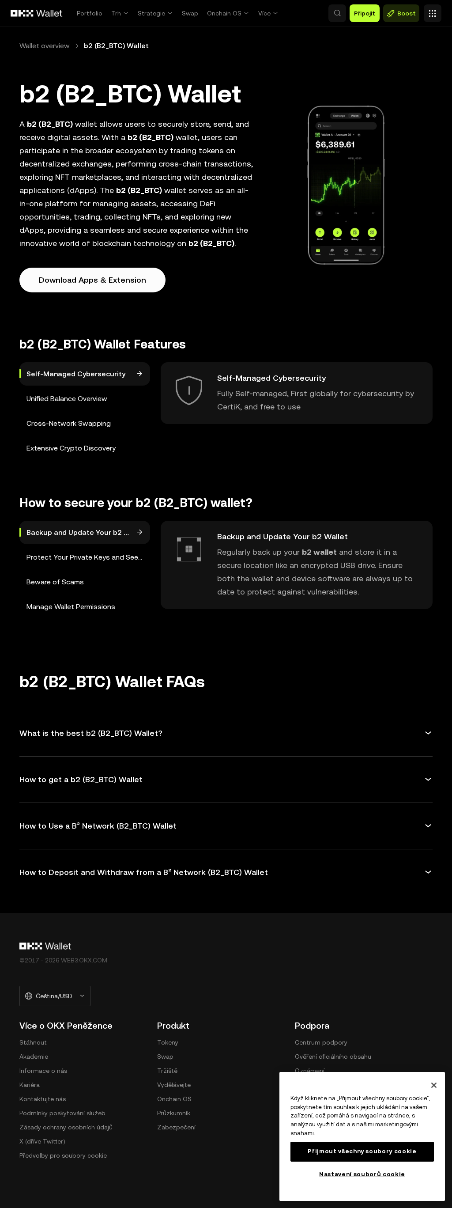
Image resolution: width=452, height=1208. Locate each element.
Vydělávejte (174, 1084)
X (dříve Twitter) (42, 1141)
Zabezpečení (176, 1127)
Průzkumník (173, 1113)
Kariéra (29, 1084)
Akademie (33, 1056)
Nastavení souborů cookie (362, 1174)
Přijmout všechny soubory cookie (362, 1151)
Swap (190, 13)
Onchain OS (224, 13)
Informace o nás (43, 1070)
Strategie (151, 13)
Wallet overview (44, 46)
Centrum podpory (321, 1042)
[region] (362, 1136)
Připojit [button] (364, 13)
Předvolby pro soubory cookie (63, 1155)
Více (264, 13)
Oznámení (309, 1070)
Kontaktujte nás (42, 1098)
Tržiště (167, 1070)
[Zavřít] (434, 1085)
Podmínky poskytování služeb (62, 1113)
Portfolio (89, 13)
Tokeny (167, 1042)
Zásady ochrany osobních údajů (66, 1127)
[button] (337, 13)
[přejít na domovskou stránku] (37, 13)
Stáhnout (33, 1042)
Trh (116, 13)
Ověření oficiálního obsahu (333, 1056)
